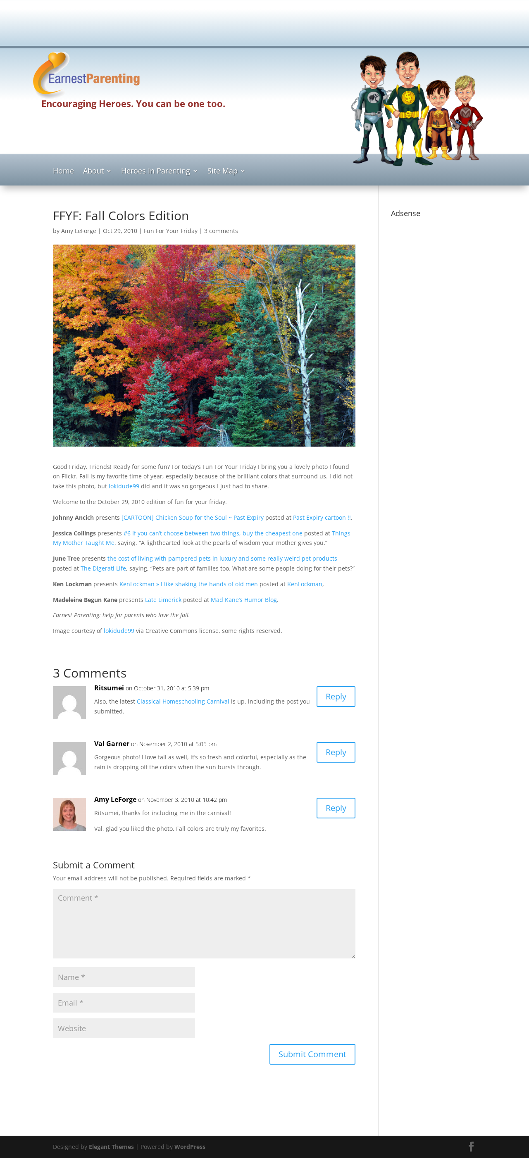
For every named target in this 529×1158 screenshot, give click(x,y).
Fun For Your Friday (171, 231)
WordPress (189, 1147)
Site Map (222, 172)
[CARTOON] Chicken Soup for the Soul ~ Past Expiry (193, 517)
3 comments (221, 231)
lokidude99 (124, 486)
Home (63, 172)
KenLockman (304, 584)
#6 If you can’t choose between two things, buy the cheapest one (213, 533)
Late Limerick (163, 600)
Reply (336, 696)
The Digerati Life (103, 568)
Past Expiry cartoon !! (322, 517)
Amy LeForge (78, 231)
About (93, 172)
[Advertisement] (264, 25)
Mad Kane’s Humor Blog (244, 600)
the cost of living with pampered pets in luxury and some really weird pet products (222, 558)
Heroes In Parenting (155, 172)
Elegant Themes (111, 1147)
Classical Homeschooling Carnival (183, 701)
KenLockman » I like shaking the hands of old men (188, 584)
